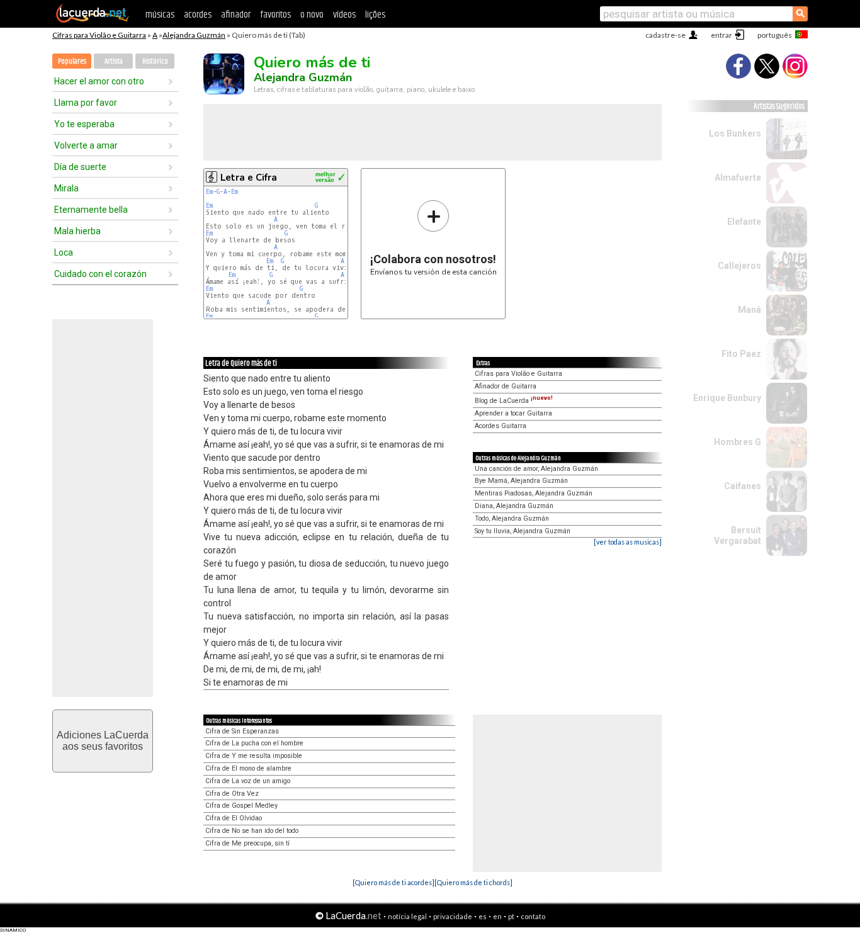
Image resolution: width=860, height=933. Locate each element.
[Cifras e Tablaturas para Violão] (92, 20)
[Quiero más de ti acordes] (393, 882)
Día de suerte (80, 167)
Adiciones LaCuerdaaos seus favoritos (103, 741)
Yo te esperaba (84, 124)
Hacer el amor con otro (99, 81)
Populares (72, 61)
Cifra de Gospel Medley (241, 805)
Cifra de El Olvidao (233, 818)
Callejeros (739, 266)
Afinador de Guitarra (505, 386)
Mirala (66, 188)
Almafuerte (738, 177)
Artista (114, 61)
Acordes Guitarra (500, 426)
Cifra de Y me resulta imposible (253, 756)
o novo (312, 15)
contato (533, 916)
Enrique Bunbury (727, 398)
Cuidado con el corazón (100, 274)
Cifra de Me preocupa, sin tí (247, 843)
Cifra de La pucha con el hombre (254, 743)
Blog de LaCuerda (514, 401)
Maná (749, 310)
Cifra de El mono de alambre (248, 768)
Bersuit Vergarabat (737, 535)
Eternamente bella (91, 210)
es (482, 916)
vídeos (344, 15)
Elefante (744, 222)
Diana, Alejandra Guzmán (514, 506)
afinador (236, 15)
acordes (198, 15)
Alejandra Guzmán (193, 35)
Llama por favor (85, 103)
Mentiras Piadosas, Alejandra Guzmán (533, 493)
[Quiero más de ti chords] (473, 882)
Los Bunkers (735, 133)
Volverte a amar (86, 145)
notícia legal (407, 916)
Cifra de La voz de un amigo (247, 781)
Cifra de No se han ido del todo (251, 831)
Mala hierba (77, 231)
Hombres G (737, 442)
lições (375, 15)
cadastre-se (665, 35)
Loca (63, 252)
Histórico (155, 61)
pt (511, 916)
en (497, 916)
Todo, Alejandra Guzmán (512, 518)
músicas (159, 15)
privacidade (452, 916)
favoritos (275, 15)
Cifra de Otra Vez (232, 793)
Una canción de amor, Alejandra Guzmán (536, 469)
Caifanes (742, 486)
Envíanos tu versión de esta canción (433, 237)
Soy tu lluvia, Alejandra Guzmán (522, 531)
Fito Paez (741, 354)
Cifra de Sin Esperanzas (242, 731)
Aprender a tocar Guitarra (513, 413)
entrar (721, 35)
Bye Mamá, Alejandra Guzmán (521, 481)
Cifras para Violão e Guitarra (99, 35)
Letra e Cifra (248, 177)
